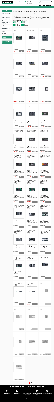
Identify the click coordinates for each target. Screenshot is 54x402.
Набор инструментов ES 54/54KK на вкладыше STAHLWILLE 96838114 (31, 257)
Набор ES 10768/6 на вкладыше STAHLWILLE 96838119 (44, 30)
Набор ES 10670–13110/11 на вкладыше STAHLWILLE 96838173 (19, 30)
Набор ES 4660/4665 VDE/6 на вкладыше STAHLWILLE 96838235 (45, 156)
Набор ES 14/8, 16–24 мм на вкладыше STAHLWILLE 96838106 (45, 56)
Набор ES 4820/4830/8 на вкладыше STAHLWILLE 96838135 (31, 181)
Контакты (20, 398)
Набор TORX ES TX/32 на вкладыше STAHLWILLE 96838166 (31, 231)
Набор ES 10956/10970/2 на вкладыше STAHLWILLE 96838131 (31, 56)
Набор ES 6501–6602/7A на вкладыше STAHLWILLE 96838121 (45, 206)
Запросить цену (21, 329)
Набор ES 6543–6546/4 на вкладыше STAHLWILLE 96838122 (18, 231)
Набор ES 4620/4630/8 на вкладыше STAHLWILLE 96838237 (31, 131)
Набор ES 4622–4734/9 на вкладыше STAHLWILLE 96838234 (44, 131)
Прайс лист (42, 5)
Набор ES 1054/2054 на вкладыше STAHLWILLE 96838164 (44, 309)
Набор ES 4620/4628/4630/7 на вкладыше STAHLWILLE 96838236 (18, 131)
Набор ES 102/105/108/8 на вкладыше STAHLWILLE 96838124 (18, 309)
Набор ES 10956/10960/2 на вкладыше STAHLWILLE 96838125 (18, 359)
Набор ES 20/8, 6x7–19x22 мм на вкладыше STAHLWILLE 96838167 (32, 81)
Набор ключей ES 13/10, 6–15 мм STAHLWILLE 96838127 (45, 257)
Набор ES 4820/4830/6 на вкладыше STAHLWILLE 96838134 (18, 181)
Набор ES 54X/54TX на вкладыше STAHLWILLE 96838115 (31, 206)
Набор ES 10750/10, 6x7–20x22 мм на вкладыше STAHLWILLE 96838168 (31, 30)
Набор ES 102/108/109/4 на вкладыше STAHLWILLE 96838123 (31, 309)
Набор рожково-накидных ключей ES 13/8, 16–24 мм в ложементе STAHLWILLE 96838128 (18, 283)
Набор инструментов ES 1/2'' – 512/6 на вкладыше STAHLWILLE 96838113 (45, 231)
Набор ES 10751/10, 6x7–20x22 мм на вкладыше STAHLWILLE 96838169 (31, 334)
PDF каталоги (48, 5)
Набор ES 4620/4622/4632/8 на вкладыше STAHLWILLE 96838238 (45, 106)
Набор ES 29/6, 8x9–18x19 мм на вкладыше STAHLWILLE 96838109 (32, 106)
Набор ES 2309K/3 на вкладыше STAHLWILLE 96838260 (44, 81)
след (34, 382)
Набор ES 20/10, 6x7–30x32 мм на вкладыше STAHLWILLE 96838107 (18, 81)
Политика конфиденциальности (30, 398)
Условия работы (24, 398)
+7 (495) (30, 3)
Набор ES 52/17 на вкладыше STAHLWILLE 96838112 (19, 206)
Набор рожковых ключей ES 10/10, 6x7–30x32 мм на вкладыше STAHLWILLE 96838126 (32, 283)
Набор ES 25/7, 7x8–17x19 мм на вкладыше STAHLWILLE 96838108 (19, 106)
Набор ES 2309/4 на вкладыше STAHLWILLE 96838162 (44, 282)
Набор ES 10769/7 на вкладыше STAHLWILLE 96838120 (44, 334)
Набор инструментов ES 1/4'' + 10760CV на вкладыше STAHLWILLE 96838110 (19, 257)
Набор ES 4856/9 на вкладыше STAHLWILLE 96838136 (44, 181)
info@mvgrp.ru (28, 1)
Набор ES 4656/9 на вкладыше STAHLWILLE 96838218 (31, 156)
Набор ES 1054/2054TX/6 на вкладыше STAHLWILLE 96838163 (18, 334)
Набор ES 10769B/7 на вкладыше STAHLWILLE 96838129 (18, 56)
